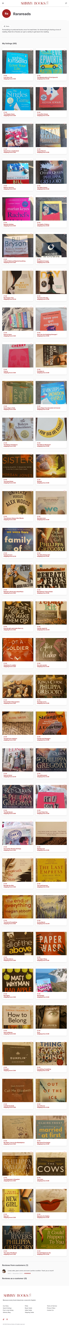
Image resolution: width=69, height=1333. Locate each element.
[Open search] (66, 3)
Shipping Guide (29, 1312)
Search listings (7, 1308)
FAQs (26, 1306)
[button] (31, 50)
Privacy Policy (51, 1308)
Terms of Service (52, 1306)
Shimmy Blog (7, 1312)
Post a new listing (8, 1310)
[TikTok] (4, 1319)
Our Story (6, 1306)
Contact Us (50, 1310)
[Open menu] (3, 3)
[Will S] (4, 1271)
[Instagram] (6, 1319)
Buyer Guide (28, 1308)
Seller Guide (28, 1310)
